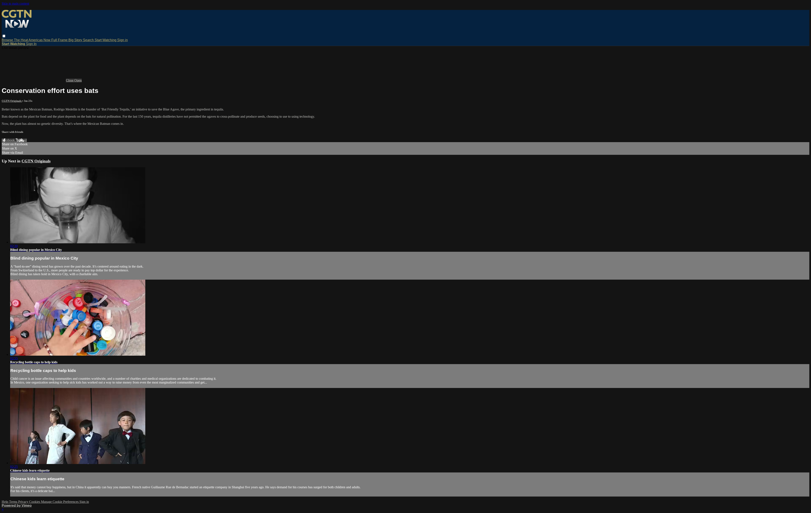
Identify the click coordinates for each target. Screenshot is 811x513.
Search (89, 40)
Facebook (9, 140)
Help (5, 501)
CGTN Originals (12, 100)
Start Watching (106, 40)
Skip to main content (15, 3)
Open (78, 80)
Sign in (122, 40)
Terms (13, 501)
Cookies (35, 501)
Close (70, 80)
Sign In (31, 44)
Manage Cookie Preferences (60, 501)
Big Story (75, 40)
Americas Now (40, 40)
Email (23, 140)
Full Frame (59, 40)
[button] (4, 36)
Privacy (23, 501)
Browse (8, 40)
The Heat (21, 40)
